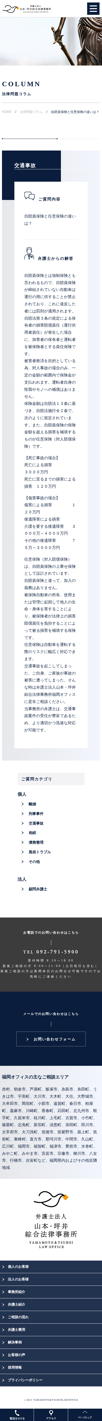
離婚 (32, 804)
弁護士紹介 (16, 1304)
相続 (32, 833)
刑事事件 (36, 814)
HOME (7, 112)
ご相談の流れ (18, 1317)
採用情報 (15, 1367)
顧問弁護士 (38, 889)
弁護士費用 (16, 1330)
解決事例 (15, 1342)
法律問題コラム (31, 112)
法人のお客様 (18, 1279)
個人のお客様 (18, 1266)
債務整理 (36, 842)
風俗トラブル (40, 852)
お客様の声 (16, 1355)
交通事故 (36, 823)
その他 (34, 862)
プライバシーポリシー (25, 1380)
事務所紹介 (16, 1292)
